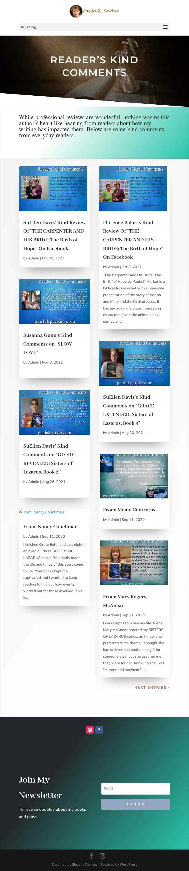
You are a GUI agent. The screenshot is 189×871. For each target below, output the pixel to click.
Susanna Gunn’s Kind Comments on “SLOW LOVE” (47, 344)
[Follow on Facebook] (99, 730)
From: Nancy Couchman (50, 527)
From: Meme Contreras (129, 510)
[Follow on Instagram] (90, 730)
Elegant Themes (84, 864)
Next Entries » (152, 687)
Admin (33, 258)
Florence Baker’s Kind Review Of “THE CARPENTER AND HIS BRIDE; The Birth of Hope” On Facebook (133, 240)
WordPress (128, 864)
